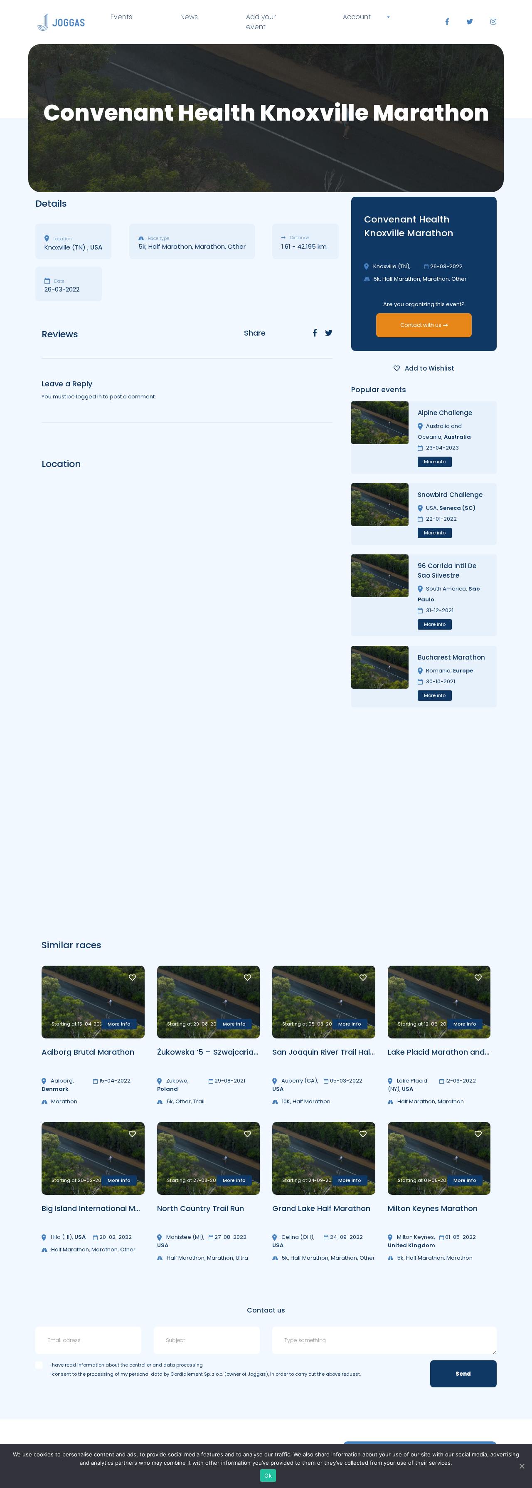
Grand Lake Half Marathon (321, 1208)
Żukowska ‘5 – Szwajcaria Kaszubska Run (234, 1052)
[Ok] (521, 1466)
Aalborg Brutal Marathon (88, 1052)
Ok (268, 1475)
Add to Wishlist (428, 368)
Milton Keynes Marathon (433, 1208)
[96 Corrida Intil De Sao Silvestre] (380, 595)
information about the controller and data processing (140, 1365)
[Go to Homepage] (61, 22)
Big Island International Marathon (103, 1208)
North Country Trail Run (200, 1208)
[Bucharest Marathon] (380, 676)
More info (435, 461)
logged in (89, 396)
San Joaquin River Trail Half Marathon (341, 1052)
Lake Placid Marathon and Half (444, 1052)
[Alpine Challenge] (380, 437)
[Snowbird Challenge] (380, 514)
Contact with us (420, 325)
